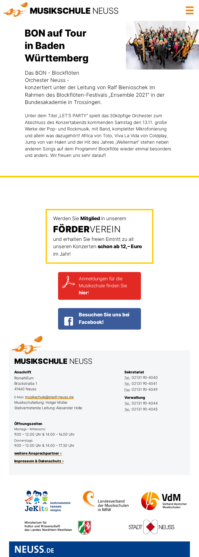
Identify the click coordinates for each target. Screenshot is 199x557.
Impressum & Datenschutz (37, 461)
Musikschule (74, 11)
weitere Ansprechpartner (36, 453)
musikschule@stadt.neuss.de (49, 397)
